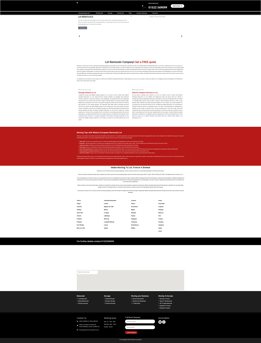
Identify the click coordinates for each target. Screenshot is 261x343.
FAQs (130, 13)
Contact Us (155, 13)
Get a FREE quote (145, 62)
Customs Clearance (141, 13)
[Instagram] (164, 322)
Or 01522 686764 (93, 321)
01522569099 (107, 241)
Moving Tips (120, 13)
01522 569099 (158, 7)
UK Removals (99, 13)
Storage (110, 13)
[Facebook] (160, 322)
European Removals (84, 13)
